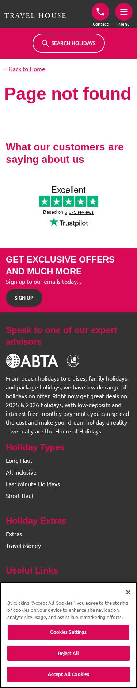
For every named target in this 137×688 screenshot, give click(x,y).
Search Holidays (73, 43)
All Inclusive (21, 472)
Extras (14, 534)
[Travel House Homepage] (35, 15)
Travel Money (23, 545)
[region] (68, 635)
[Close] (128, 592)
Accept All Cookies (68, 674)
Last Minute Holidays (33, 484)
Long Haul (19, 460)
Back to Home (27, 69)
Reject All (68, 653)
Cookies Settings (68, 631)
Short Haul (19, 496)
